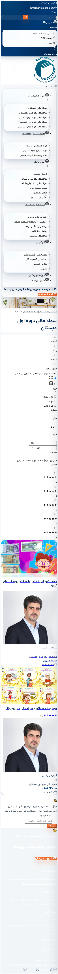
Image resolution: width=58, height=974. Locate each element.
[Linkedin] (33, 970)
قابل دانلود (51, 368)
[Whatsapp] (45, 970)
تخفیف (53, 359)
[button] (55, 392)
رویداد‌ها (9, 289)
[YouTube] (25, 970)
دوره (51, 401)
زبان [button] (54, 418)
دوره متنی (48, 405)
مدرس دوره (51, 460)
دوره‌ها (47, 289)
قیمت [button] (54, 434)
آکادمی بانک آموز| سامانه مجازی (40, 311)
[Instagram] (54, 970)
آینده (54, 341)
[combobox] (25, 373)
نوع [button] (55, 388)
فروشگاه (29, 289)
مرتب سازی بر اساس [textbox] (25, 373)
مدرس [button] (53, 452)
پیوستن (52, 826)
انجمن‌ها (19, 289)
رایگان (54, 350)
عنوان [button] (54, 426)
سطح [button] (54, 410)
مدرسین (38, 289)
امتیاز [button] (54, 464)
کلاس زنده (48, 396)
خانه (54, 289)
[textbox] (29, 460)
